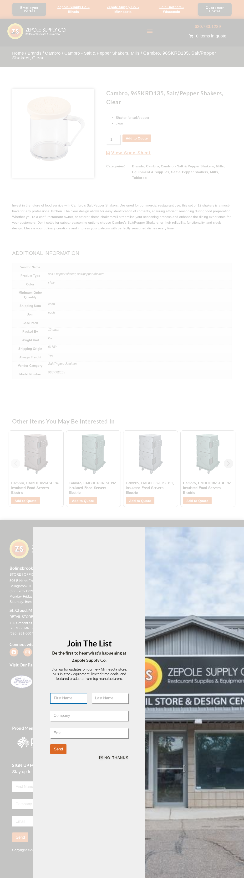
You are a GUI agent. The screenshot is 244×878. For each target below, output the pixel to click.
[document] (122, 439)
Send (58, 749)
